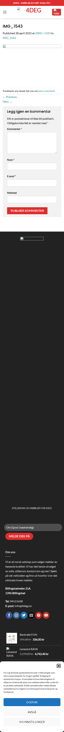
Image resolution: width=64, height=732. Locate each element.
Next (7, 101)
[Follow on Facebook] (9, 615)
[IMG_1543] (32, 63)
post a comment (46, 91)
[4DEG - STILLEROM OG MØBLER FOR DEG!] (32, 12)
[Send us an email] (31, 615)
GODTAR (32, 702)
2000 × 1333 (43, 33)
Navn (11, 159)
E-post (11, 176)
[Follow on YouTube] (46, 615)
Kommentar (14, 128)
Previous (10, 96)
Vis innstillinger (32, 721)
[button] (58, 666)
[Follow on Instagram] (16, 615)
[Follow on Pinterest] (38, 615)
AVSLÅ (32, 712)
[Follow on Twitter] (23, 615)
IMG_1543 (9, 37)
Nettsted (12, 192)
